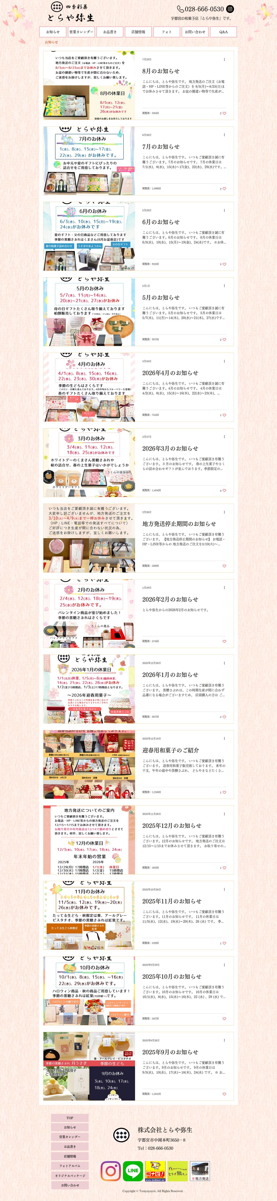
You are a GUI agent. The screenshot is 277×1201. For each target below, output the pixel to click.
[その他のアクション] (225, 59)
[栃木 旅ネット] (177, 1171)
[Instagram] (230, 9)
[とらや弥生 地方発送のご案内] (200, 1171)
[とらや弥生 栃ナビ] (155, 1171)
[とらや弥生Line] (133, 1171)
